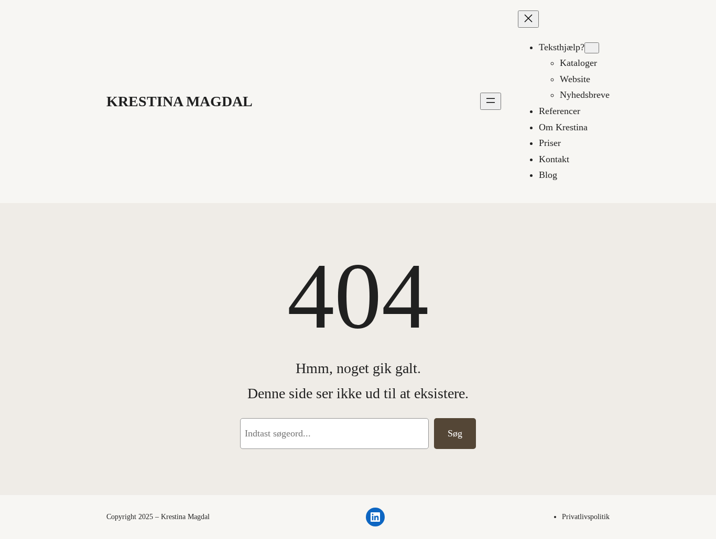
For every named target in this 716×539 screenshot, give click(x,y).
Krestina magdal (179, 101)
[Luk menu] (528, 19)
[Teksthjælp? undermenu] (591, 47)
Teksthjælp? (561, 47)
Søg (455, 433)
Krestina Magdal (185, 517)
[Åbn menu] (490, 101)
